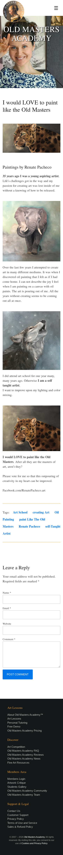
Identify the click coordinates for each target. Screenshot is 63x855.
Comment (9, 639)
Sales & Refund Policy (20, 826)
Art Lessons (14, 718)
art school (20, 512)
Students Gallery (16, 786)
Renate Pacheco (29, 526)
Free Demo (13, 726)
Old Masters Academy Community (27, 790)
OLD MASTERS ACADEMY (32, 33)
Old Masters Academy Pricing (24, 730)
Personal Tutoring (17, 722)
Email (7, 608)
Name (7, 592)
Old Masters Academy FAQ (23, 750)
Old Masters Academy (34, 837)
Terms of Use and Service (22, 822)
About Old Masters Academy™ (25, 714)
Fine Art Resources (18, 762)
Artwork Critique (16, 782)
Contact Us (13, 810)
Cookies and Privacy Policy (34, 843)
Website (7, 623)
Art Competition (16, 746)
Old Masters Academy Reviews (25, 754)
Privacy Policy (15, 818)
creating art (41, 512)
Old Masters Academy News (23, 758)
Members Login (16, 778)
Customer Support (17, 814)
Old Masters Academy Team (23, 794)
